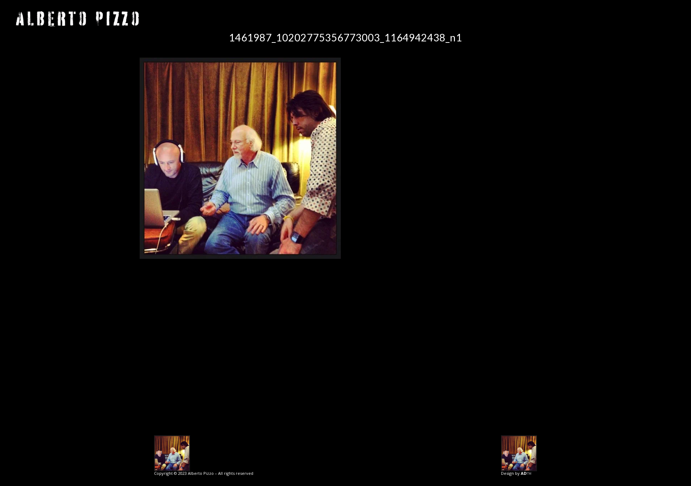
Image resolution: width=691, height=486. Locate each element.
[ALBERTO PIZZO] (77, 19)
